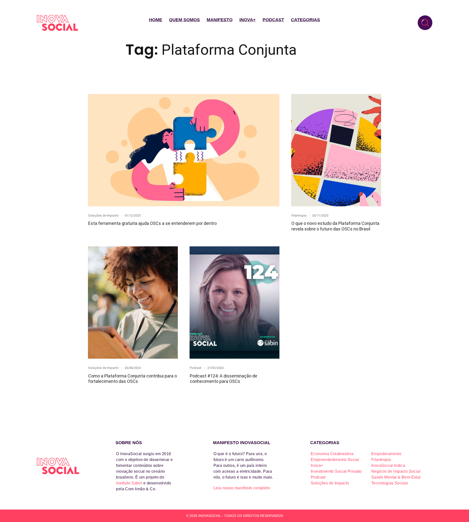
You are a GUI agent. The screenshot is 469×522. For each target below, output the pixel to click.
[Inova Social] (57, 23)
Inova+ (247, 20)
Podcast (273, 20)
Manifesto (220, 20)
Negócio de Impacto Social (395, 471)
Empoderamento (386, 454)
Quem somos (184, 20)
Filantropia (298, 215)
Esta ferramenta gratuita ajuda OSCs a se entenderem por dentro (152, 223)
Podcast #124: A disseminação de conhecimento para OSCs (223, 378)
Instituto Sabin (129, 483)
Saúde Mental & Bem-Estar (396, 477)
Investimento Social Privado (336, 471)
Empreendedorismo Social (335, 460)
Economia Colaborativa (332, 454)
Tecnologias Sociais (389, 483)
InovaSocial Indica (388, 465)
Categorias (305, 20)
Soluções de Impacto (103, 215)
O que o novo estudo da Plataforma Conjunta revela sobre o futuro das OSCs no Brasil (335, 226)
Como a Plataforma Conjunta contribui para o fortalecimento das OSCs (132, 378)
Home (155, 20)
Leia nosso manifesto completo (241, 488)
